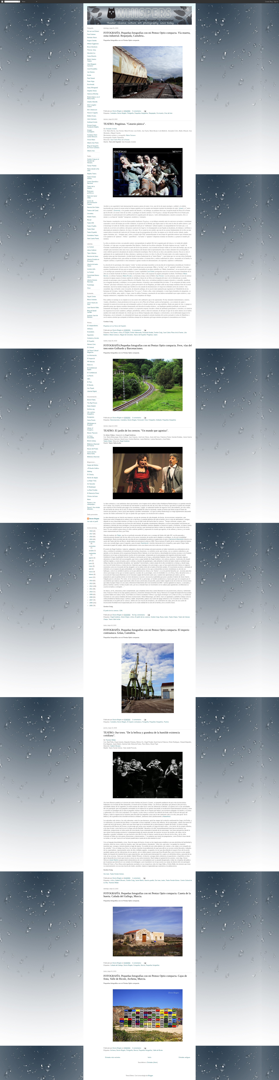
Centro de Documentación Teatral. (92, 202)
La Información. (92, 355)
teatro (155, 335)
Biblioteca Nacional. (93, 457)
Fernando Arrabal (111, 129)
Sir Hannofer (91, 484)
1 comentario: (136, 878)
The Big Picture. (92, 403)
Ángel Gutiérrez (125, 441)
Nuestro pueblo (149, 880)
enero (91, 577)
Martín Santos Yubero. (91, 60)
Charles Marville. (92, 102)
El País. (89, 382)
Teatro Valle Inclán (114, 619)
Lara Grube (150, 271)
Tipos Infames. (92, 253)
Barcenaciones (115, 420)
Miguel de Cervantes (126, 335)
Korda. (89, 75)
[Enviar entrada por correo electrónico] (144, 111)
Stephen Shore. (92, 91)
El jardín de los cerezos (142, 617)
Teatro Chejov (173, 617)
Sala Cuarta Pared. (93, 238)
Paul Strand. (91, 78)
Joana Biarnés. (92, 56)
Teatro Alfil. (90, 223)
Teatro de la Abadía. (91, 187)
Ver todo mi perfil (92, 521)
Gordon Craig (158, 332)
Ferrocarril (140, 420)
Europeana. (90, 417)
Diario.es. (90, 365)
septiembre (92, 553)
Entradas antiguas (184, 1057)
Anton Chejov (125, 617)
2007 (91, 600)
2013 (91, 583)
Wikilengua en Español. (91, 424)
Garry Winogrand (92, 87)
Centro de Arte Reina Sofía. (91, 452)
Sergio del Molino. (93, 465)
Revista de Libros (92, 256)
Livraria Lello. (91, 269)
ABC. (89, 379)
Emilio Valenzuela (136, 332)
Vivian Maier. (91, 140)
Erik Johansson (92, 110)
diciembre (92, 542)
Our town (158, 880)
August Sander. (92, 40)
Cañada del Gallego (116, 965)
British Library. (91, 441)
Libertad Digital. (92, 391)
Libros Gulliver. (92, 250)
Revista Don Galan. (93, 207)
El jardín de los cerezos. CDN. (113, 610)
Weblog (89, 471)
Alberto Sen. (91, 151)
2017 (91, 534)
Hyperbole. (90, 335)
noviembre (92, 546)
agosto (91, 558)
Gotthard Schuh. (92, 122)
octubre (91, 550)
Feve (146, 420)
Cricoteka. (90, 213)
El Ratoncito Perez (93, 493)
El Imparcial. (91, 358)
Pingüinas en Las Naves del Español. (115, 326)
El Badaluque (91, 487)
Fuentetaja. (90, 285)
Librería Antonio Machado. (92, 281)
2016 (91, 536)
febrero (91, 574)
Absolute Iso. (91, 53)
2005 (91, 605)
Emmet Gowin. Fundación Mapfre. (93, 126)
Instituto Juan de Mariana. (92, 316)
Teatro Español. (92, 232)
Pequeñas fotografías (141, 113)
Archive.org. (91, 409)
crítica (120, 332)
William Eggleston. (93, 44)
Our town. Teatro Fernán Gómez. (114, 874)
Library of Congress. (90, 429)
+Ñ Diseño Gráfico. (93, 468)
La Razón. (90, 376)
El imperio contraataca (134, 722)
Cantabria (113, 113)
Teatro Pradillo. (92, 226)
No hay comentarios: (139, 615)
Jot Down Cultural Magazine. (92, 351)
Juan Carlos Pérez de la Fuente (120, 140)
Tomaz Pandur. (92, 166)
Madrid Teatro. (91, 217)
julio (90, 561)
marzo (91, 572)
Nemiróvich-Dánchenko (176, 539)
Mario (89, 499)
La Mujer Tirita (91, 481)
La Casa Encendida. (90, 437)
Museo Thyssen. (92, 433)
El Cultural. (90, 347)
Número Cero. (91, 344)
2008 (91, 597)
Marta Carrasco (130, 135)
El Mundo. (90, 385)
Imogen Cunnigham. (91, 131)
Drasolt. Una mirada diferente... (93, 508)
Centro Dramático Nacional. (92, 182)
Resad (89, 220)
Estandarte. (90, 332)
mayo (91, 566)
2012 (91, 586)
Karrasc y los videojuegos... (91, 503)
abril (90, 569)
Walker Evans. (91, 116)
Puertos (166, 722)
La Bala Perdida (92, 490)
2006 (91, 603)
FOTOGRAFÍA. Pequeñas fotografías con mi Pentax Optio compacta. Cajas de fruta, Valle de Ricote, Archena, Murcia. (145, 977)
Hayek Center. (91, 296)
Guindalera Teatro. (93, 235)
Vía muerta (159, 113)
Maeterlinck (166, 816)
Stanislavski (145, 543)
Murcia (143, 965)
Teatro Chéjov (108, 441)
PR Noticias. (91, 361)
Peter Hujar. (91, 81)
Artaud (181, 208)
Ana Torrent (159, 276)
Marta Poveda (127, 276)
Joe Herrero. (91, 72)
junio (90, 563)
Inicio (149, 1057)
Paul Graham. (91, 34)
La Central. (90, 247)
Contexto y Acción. (93, 338)
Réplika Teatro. (92, 173)
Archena (113, 1050)
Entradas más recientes (112, 1057)
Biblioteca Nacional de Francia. (93, 445)
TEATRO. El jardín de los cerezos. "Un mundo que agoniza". (136, 430)
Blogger (150, 1075)
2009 (91, 594)
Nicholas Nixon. (92, 37)
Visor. (89, 288)
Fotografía (130, 113)
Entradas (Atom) (152, 1062)
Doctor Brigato (121, 113)
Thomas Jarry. (91, 50)
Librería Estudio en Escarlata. (93, 260)
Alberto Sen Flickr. (93, 143)
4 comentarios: (137, 330)
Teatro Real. (91, 229)
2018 (91, 531)
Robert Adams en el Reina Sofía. (93, 98)
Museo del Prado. (92, 449)
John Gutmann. (92, 119)
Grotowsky (117, 210)
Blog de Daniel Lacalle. (91, 311)
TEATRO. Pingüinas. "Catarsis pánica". (124, 123)
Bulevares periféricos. (90, 192)
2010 (91, 592)
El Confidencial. (92, 373)
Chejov (119, 535)
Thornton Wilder (111, 740)
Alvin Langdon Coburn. (91, 106)
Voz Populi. (90, 388)
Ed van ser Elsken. (93, 31)
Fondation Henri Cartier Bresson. (92, 135)
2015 (91, 539)
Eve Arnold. (90, 84)
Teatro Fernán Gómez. (91, 177)
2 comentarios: (137, 111)
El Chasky (90, 474)
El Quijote (126, 332)
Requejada (152, 113)
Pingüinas (150, 335)
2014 (91, 580)
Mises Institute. (92, 299)
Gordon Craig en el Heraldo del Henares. (93, 160)
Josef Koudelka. (92, 69)
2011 (91, 589)
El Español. (90, 341)
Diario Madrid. (91, 406)
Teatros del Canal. (93, 210)
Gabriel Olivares (115, 746)
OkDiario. (90, 329)
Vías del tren (168, 113)
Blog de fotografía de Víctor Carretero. (93, 146)
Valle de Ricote (158, 1050)
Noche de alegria (92, 478)
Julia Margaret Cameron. (91, 65)
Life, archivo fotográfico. (91, 413)
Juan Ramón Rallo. (93, 307)
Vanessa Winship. (93, 94)
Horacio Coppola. (92, 113)
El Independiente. (92, 325)
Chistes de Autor (92, 496)
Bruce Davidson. (92, 47)
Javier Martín (114, 860)
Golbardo (159, 420)
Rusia (162, 617)
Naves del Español (140, 335)
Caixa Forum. (91, 420)
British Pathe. (91, 400)
